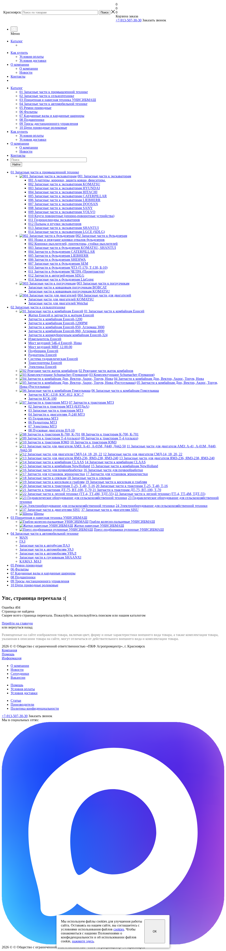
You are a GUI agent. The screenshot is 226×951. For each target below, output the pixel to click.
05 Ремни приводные (35, 108)
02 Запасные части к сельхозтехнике (46, 96)
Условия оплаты (31, 56)
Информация (11, 658)
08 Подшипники (31, 120)
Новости (25, 72)
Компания (9, 650)
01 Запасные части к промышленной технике (53, 92)
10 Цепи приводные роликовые (43, 127)
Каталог (17, 41)
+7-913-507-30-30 (128, 20)
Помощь (8, 654)
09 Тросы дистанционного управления (48, 124)
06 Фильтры (28, 112)
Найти (16, 164)
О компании (20, 64)
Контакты (18, 76)
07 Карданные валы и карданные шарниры (51, 116)
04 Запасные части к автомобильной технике (53, 104)
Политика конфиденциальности (35, 708)
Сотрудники (20, 673)
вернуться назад (20, 627)
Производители (22, 704)
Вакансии (18, 677)
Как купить (19, 52)
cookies (118, 929)
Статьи (16, 700)
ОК (155, 931)
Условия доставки (32, 60)
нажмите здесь (83, 941)
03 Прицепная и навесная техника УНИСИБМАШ (57, 100)
